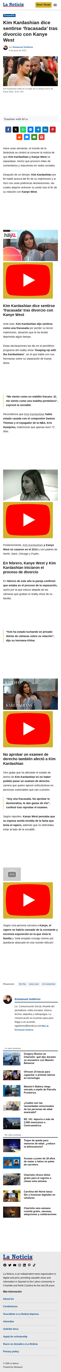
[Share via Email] (34, 137)
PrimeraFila (9, 15)
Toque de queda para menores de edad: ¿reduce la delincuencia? (39, 1143)
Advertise (8, 1321)
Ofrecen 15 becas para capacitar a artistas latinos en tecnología (39, 1074)
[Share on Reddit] (19, 137)
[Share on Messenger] (30, 130)
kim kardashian (48, 984)
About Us (8, 1299)
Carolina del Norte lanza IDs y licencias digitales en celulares (39, 1194)
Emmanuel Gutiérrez (23, 47)
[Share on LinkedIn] (45, 130)
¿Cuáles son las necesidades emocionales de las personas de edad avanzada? (39, 1107)
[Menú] (55, 5)
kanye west (34, 984)
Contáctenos (10, 1306)
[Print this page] (42, 137)
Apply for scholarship (15, 1336)
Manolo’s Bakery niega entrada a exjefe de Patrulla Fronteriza (40, 1089)
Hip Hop (22, 984)
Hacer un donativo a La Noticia (20, 1344)
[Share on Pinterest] (53, 130)
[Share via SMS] (27, 137)
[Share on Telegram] (38, 130)
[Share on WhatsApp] (23, 130)
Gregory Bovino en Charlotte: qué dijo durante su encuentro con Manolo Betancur (40, 1058)
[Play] (28, 280)
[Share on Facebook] (8, 130)
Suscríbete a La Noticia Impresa (21, 1314)
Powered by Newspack (13, 1367)
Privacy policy (11, 1351)
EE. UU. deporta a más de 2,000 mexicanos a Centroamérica (39, 1122)
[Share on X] (16, 130)
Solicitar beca (10, 1329)
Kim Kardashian (34, 414)
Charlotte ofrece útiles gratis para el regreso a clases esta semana (37, 1177)
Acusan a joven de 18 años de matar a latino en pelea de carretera (39, 1161)
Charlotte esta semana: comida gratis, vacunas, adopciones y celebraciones (40, 1211)
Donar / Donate (43, 5)
